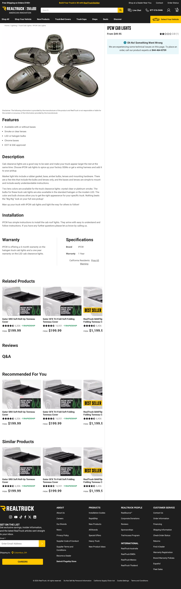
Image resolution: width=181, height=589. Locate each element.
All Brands (93, 530)
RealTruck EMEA (128, 554)
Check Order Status (161, 535)
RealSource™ (126, 513)
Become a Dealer (64, 556)
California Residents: (84, 262)
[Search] (120, 10)
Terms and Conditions (139, 581)
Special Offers (95, 535)
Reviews (124, 524)
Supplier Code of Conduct (68, 541)
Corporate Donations (130, 518)
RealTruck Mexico (128, 560)
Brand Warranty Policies (163, 558)
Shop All (5, 19)
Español (156, 563)
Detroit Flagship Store (66, 561)
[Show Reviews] (169, 34)
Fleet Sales (158, 569)
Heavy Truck (94, 541)
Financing (157, 524)
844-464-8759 (159, 50)
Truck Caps (82, 19)
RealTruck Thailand (129, 565)
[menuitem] (5, 19)
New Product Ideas (97, 547)
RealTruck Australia (129, 548)
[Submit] (42, 543)
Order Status (173, 3)
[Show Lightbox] (52, 66)
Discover (118, 19)
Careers (60, 518)
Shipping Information (162, 530)
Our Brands (62, 524)
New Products (43, 19)
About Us (61, 513)
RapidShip (93, 518)
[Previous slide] (5, 310)
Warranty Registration (163, 552)
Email (3, 538)
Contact (159, 3)
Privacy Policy (63, 535)
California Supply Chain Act (104, 581)
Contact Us (158, 513)
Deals (105, 19)
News (59, 530)
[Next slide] (99, 310)
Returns (156, 541)
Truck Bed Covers (63, 19)
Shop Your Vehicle (23, 19)
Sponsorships (127, 530)
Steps (94, 19)
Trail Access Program (130, 535)
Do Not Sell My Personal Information (77, 581)
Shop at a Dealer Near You (140, 3)
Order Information (161, 518)
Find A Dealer (159, 547)
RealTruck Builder (92, 3)
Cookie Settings (123, 581)
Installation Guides (97, 513)
